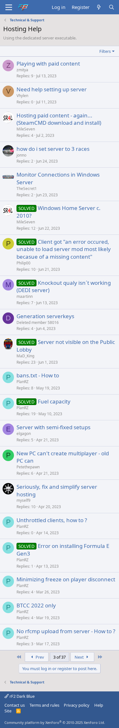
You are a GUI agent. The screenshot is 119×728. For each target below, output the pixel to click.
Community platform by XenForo (54, 722)
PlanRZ (23, 381)
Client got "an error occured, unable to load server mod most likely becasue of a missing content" (64, 249)
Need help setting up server (52, 89)
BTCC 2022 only (36, 605)
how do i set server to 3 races (53, 148)
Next (80, 657)
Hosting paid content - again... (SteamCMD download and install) (59, 119)
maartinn (25, 296)
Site (7, 711)
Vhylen (22, 95)
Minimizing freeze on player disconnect (66, 579)
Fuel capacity (54, 401)
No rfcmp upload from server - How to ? (66, 631)
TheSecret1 (27, 188)
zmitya (22, 70)
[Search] (111, 7)
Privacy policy (76, 705)
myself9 (23, 500)
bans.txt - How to (38, 375)
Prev (39, 657)
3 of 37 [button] (59, 657)
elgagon (24, 433)
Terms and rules (44, 705)
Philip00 (23, 263)
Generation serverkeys (45, 316)
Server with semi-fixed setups (53, 427)
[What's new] (99, 7)
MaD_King (25, 356)
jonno (21, 155)
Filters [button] (105, 51)
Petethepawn (28, 467)
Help (98, 705)
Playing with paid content (48, 63)
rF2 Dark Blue (22, 696)
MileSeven (26, 129)
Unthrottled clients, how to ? (52, 520)
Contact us (14, 705)
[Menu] (8, 7)
